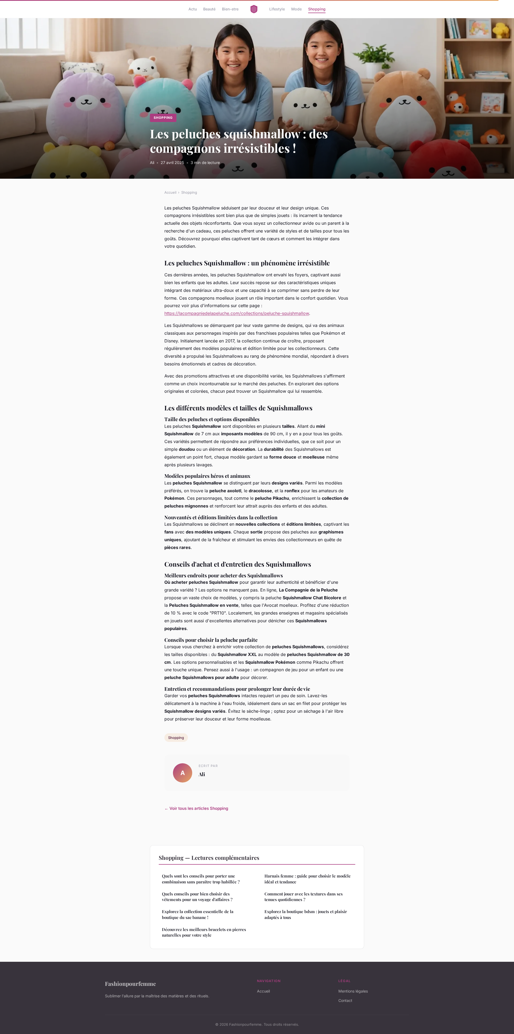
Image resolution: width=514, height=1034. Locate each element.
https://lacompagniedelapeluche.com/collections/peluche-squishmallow (236, 313)
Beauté (209, 9)
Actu (192, 9)
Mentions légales (353, 991)
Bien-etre (230, 9)
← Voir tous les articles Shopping (196, 808)
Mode (296, 9)
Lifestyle (277, 9)
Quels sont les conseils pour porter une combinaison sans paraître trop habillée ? (201, 878)
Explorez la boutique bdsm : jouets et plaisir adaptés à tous (305, 914)
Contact (345, 1000)
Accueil (170, 192)
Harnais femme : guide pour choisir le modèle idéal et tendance (307, 878)
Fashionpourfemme (130, 983)
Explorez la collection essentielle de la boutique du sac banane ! (197, 914)
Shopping (317, 9)
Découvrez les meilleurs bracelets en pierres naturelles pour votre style (204, 932)
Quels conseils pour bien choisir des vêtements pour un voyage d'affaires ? (197, 896)
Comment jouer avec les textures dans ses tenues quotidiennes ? (303, 896)
